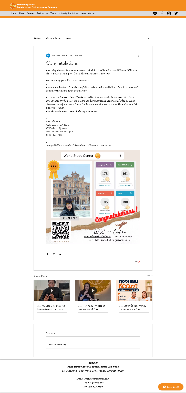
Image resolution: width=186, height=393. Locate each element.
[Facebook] (162, 13)
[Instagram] (169, 13)
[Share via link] (66, 254)
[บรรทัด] (155, 13)
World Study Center (26, 4)
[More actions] (138, 55)
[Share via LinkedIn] (60, 254)
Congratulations (53, 38)
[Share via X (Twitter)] (53, 254)
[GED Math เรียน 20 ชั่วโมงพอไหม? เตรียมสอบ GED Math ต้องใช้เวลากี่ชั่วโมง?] (52, 290)
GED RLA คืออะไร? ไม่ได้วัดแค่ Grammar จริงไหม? (91, 307)
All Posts (37, 38)
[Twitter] (176, 13)
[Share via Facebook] (47, 254)
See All (149, 275)
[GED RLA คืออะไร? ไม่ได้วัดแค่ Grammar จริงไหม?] (93, 290)
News (68, 38)
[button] (149, 38)
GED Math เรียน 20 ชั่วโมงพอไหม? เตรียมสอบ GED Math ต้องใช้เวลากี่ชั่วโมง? (51, 307)
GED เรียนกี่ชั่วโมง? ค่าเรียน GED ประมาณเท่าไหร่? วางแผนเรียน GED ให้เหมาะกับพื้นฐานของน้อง (133, 307)
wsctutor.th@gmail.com (96, 379)
